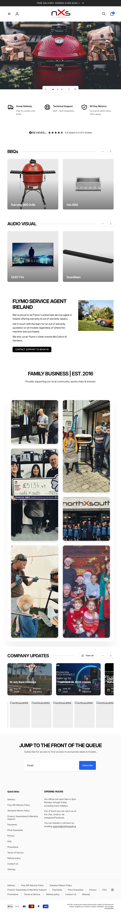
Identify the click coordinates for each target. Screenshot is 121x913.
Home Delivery (24, 106)
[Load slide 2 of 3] (57, 89)
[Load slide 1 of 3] (53, 89)
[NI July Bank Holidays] (29, 679)
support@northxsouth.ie (64, 826)
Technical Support (63, 106)
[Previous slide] (46, 89)
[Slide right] (110, 151)
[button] (9, 14)
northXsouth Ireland (80, 904)
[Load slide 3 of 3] (62, 89)
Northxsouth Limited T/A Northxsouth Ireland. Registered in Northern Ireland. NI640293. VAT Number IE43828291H (91, 906)
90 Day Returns (98, 106)
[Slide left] (103, 151)
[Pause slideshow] (75, 89)
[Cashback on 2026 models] (78, 679)
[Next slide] (69, 89)
